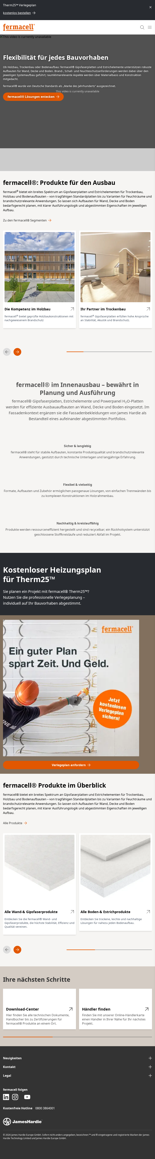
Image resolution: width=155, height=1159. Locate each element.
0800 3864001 (45, 1108)
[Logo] (19, 27)
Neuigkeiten (12, 1058)
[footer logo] (77, 1121)
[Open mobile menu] (149, 27)
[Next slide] (17, 352)
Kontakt (9, 1067)
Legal (7, 1075)
